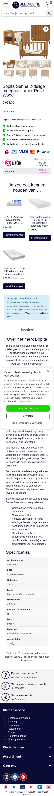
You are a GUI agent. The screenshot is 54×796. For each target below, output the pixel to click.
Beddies (11, 653)
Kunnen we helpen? (24, 673)
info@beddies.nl (18, 699)
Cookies (37, 792)
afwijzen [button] (28, 416)
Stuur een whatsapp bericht (28, 684)
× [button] (48, 371)
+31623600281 (18, 688)
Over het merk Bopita (27, 339)
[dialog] (27, 398)
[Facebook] (15, 777)
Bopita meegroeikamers (31, 653)
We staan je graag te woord (24, 677)
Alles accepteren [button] (28, 408)
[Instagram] (6, 777)
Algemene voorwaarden (16, 792)
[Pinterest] (23, 777)
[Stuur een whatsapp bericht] (6, 686)
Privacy (30, 792)
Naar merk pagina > (32, 363)
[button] (5, 4)
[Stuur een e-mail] (6, 697)
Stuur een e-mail (21, 695)
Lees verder (24, 401)
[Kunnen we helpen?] (6, 675)
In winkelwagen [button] (14, 234)
